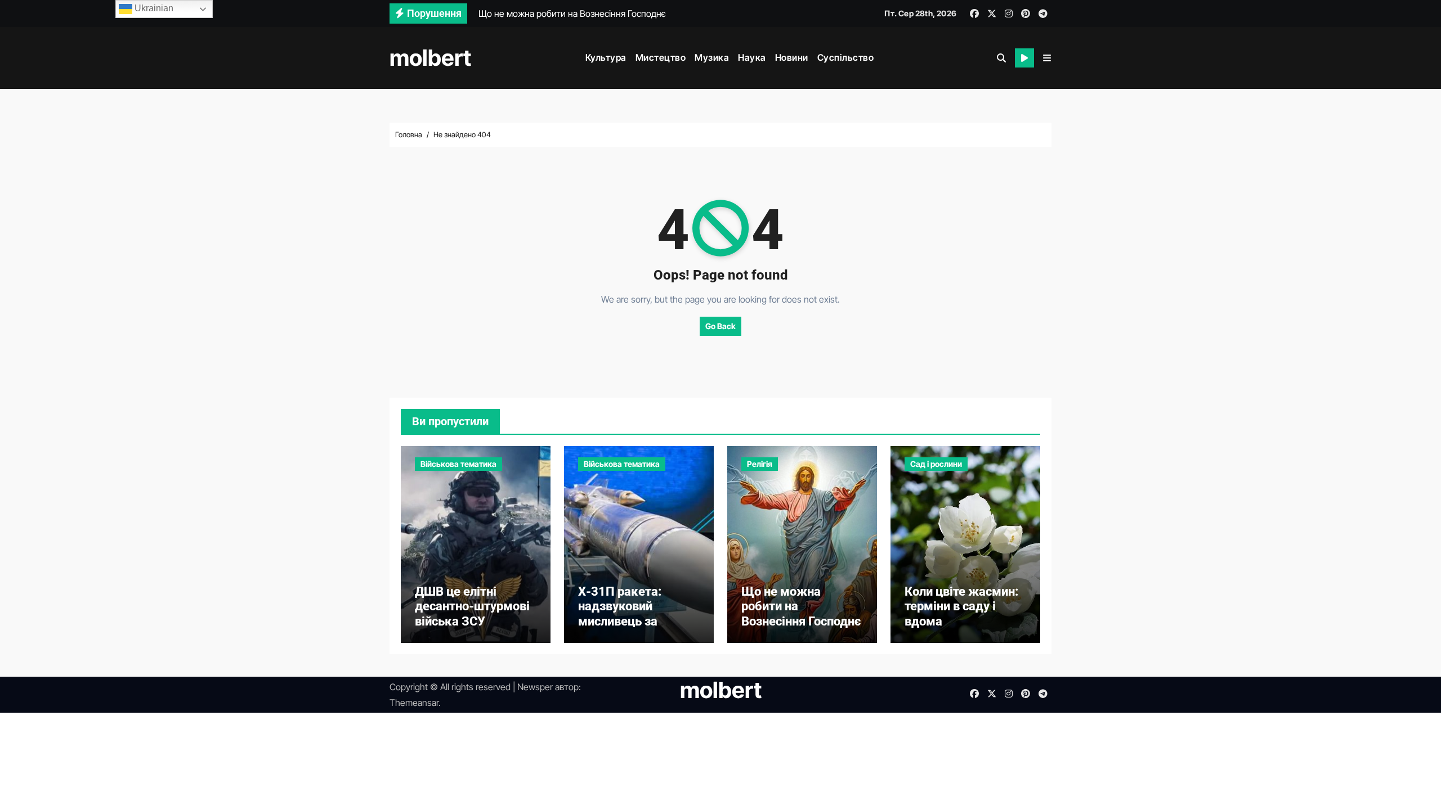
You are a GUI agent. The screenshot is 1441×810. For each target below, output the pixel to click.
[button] (1046, 57)
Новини (791, 57)
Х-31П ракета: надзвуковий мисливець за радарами (619, 613)
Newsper (535, 686)
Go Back (720, 326)
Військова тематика (458, 464)
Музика (712, 57)
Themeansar (414, 702)
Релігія (759, 464)
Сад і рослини (936, 464)
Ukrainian (152, 8)
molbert (430, 57)
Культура (605, 57)
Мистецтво (661, 57)
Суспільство (845, 57)
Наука (752, 57)
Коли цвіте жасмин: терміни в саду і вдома (961, 606)
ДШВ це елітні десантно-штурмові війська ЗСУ (472, 606)
